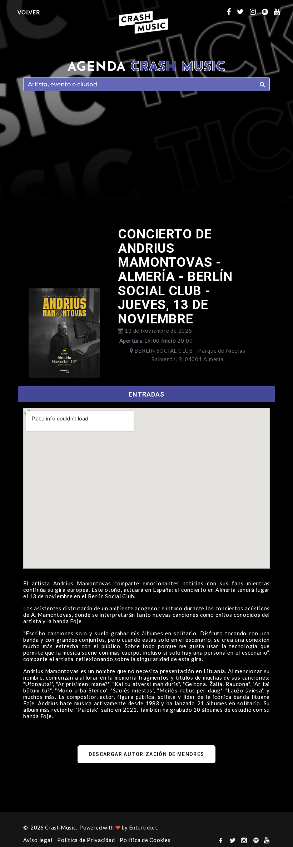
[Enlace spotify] (268, 11)
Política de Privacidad (86, 840)
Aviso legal (37, 840)
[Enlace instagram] (256, 11)
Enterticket (143, 827)
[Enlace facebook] (232, 11)
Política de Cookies (145, 840)
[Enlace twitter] (243, 11)
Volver (29, 12)
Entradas (146, 394)
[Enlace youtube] (280, 11)
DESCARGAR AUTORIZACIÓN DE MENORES (146, 754)
